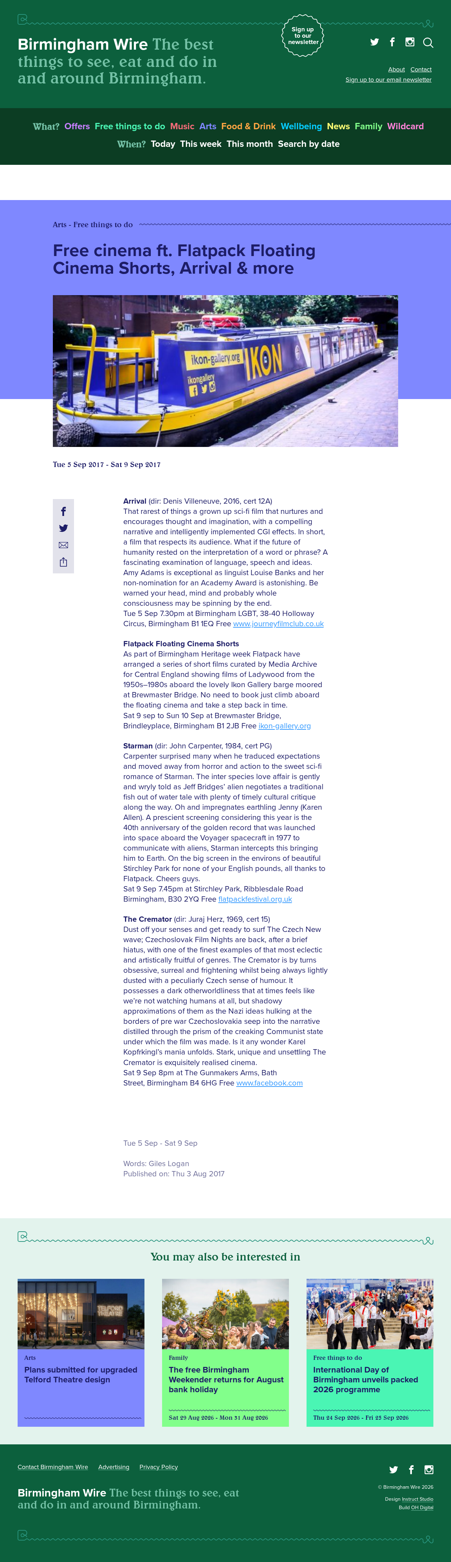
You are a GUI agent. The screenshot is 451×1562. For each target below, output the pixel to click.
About (396, 69)
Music (182, 126)
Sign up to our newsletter (303, 35)
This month (250, 144)
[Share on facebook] (63, 512)
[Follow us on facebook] (392, 43)
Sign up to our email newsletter (389, 79)
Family (368, 126)
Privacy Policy (159, 1467)
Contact (421, 69)
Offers (77, 126)
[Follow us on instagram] (410, 43)
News (338, 126)
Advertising (113, 1467)
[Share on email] (63, 546)
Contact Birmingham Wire (53, 1467)
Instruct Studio (417, 1499)
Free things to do (130, 126)
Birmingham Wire (83, 45)
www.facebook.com (269, 1083)
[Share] (63, 563)
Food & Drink (248, 126)
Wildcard (405, 126)
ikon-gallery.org (285, 726)
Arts (207, 126)
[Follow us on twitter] (374, 43)
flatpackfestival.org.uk (255, 899)
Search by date (309, 144)
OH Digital (422, 1508)
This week (201, 144)
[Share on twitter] (63, 529)
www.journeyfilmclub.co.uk (278, 624)
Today (163, 144)
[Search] (428, 44)
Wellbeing (301, 126)
